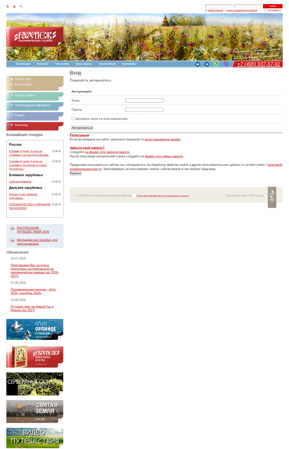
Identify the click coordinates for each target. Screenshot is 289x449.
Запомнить (274, 10)
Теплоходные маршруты (33, 105)
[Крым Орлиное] (34, 339)
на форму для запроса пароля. (107, 152)
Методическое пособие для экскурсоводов (37, 242)
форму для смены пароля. (164, 156)
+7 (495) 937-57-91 (258, 64)
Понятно (75, 173)
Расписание (23, 84)
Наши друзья (84, 63)
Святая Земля (25, 95)
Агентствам (107, 63)
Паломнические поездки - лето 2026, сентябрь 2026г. (33, 291)
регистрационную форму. (162, 139)
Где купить (62, 63)
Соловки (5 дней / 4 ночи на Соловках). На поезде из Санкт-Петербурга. (28, 165)
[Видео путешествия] (34, 447)
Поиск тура (23, 79)
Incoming (21, 125)
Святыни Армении (20, 181)
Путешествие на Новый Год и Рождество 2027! (32, 308)
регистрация (215, 10)
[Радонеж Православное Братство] (34, 366)
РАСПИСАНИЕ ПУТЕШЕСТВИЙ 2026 (33, 229)
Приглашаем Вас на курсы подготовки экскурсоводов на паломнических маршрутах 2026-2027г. (35, 270)
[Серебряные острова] (34, 394)
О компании (23, 63)
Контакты (129, 63)
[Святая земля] (34, 422)
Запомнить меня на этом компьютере (101, 118)
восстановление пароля (242, 10)
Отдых (20, 115)
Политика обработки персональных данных (162, 195)
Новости (42, 63)
